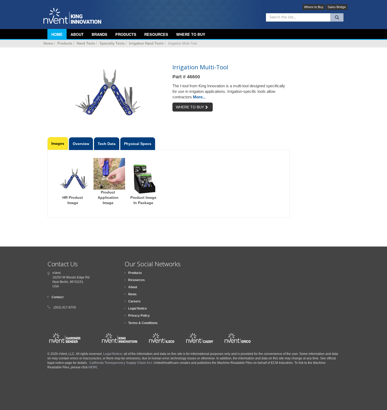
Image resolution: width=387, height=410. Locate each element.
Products (125, 34)
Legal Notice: (113, 354)
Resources (156, 34)
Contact (57, 297)
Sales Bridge (337, 7)
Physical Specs (137, 144)
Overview (81, 144)
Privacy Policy (139, 315)
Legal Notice (137, 308)
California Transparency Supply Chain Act (120, 363)
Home (48, 43)
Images (57, 143)
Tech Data (107, 144)
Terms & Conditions (143, 323)
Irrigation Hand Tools (146, 43)
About (132, 287)
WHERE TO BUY (190, 107)
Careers (134, 301)
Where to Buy (313, 7)
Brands (99, 34)
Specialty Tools (112, 43)
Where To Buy (190, 34)
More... (199, 97)
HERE (92, 367)
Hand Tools (86, 43)
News (132, 294)
